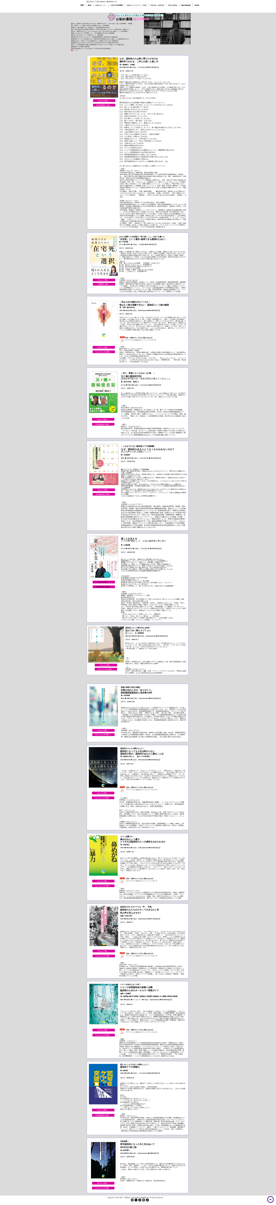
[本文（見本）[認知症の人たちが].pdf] (122, 789)
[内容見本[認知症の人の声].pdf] (122, 955)
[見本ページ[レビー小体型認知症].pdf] (122, 1032)
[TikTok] (147, 1200)
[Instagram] (139, 1200)
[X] (136, 1200)
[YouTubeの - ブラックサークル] (132, 1200)
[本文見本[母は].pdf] (122, 340)
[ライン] (143, 1200)
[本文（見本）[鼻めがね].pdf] (122, 881)
